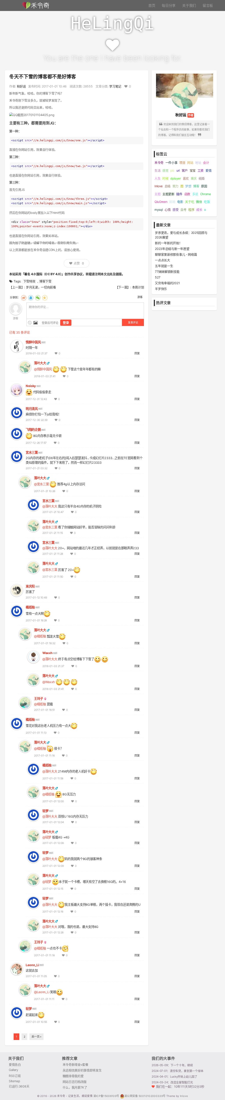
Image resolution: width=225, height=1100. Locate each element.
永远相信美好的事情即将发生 (82, 1070)
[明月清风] (16, 412)
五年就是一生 (164, 266)
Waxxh (47, 653)
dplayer (175, 178)
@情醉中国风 (43, 369)
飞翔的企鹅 (33, 429)
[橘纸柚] (16, 611)
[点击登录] (15, 308)
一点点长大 (162, 260)
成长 (199, 209)
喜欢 (186, 178)
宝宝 (193, 170)
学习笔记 (115, 86)
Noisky (31, 386)
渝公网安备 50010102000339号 (145, 1096)
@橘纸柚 (40, 636)
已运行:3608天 (19, 1086)
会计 (206, 162)
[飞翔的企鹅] (16, 433)
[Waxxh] (33, 656)
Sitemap (14, 1081)
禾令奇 (158, 162)
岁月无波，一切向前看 (41, 287)
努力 (175, 186)
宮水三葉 (32, 452)
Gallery (13, 1070)
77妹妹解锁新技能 (167, 271)
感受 (175, 209)
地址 (198, 162)
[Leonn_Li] (16, 968)
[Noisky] (16, 389)
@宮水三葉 (41, 484)
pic (172, 170)
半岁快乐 (161, 289)
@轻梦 (46, 837)
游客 (139, 297)
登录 (66, 322)
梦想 (188, 186)
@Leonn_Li (41, 992)
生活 (157, 170)
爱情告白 (15, 1064)
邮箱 (172, 202)
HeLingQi (112, 23)
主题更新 (168, 194)
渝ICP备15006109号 (106, 1096)
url (178, 170)
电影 (180, 202)
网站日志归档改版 (75, 1082)
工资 (200, 170)
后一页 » (36, 1036)
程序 (191, 209)
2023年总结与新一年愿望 (172, 249)
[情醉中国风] (16, 345)
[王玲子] (25, 702)
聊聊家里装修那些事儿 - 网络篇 (176, 254)
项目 (182, 162)
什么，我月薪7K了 (75, 1087)
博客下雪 (45, 281)
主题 (157, 194)
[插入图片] (35, 322)
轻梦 (45, 811)
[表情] (30, 323)
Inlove (158, 186)
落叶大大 (40, 363)
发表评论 (133, 322)
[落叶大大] (25, 366)
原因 (204, 186)
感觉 (165, 170)
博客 (196, 186)
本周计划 (138, 287)
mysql (158, 209)
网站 (190, 162)
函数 (187, 194)
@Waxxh (48, 682)
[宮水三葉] (16, 456)
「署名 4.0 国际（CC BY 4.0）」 (43, 274)
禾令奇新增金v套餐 (75, 1064)
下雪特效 (29, 281)
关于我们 (189, 5)
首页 (151, 5)
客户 (185, 170)
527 (157, 277)
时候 (165, 178)
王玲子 (38, 698)
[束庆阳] (16, 590)
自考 (183, 209)
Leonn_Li (32, 965)
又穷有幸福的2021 (167, 283)
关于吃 (189, 202)
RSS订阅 (14, 1076)
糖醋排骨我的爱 (73, 1076)
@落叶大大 (49, 506)
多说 (195, 194)
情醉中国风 (33, 342)
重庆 (194, 178)
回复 (137, 353)
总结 (168, 186)
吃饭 (207, 202)
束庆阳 (30, 586)
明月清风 (32, 409)
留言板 (208, 5)
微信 (199, 202)
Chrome (205, 194)
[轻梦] (33, 814)
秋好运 (21, 86)
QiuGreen (160, 202)
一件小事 (171, 162)
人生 (157, 178)
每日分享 (169, 5)
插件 (179, 194)
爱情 (208, 170)
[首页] (35, 5)
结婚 (202, 178)
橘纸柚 (30, 607)
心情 (168, 209)
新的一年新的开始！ (168, 243)
